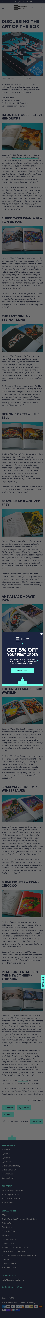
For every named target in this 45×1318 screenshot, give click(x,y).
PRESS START (22, 671)
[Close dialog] (41, 634)
